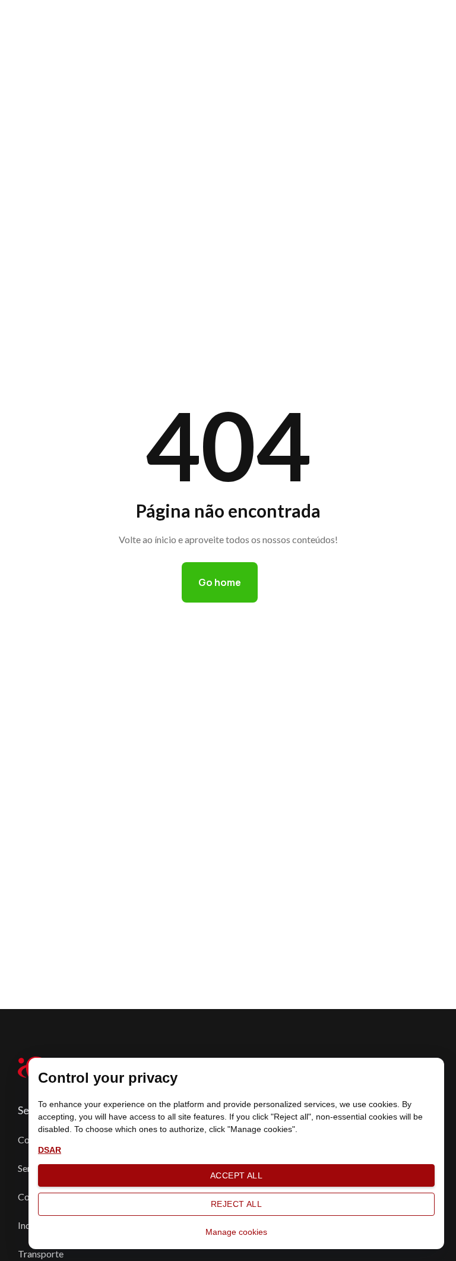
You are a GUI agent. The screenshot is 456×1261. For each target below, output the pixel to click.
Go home (219, 582)
